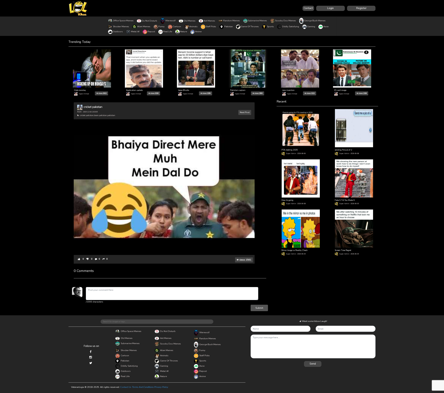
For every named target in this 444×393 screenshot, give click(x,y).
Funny (162, 26)
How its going (287, 200)
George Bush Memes (315, 20)
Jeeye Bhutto (183, 90)
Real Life (167, 31)
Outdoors (118, 31)
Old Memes (189, 20)
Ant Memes (209, 20)
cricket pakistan (93, 107)
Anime (198, 31)
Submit (259, 308)
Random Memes (231, 20)
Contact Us (125, 387)
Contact (308, 8)
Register (361, 8)
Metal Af (135, 31)
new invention (288, 90)
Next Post (245, 112)
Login (330, 8)
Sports (270, 26)
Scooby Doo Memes (285, 20)
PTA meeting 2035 (289, 150)
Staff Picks (211, 26)
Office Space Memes (123, 20)
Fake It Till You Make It (345, 200)
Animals (193, 26)
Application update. (134, 90)
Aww (326, 26)
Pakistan (228, 26)
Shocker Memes (121, 26)
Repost (151, 31)
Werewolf (170, 20)
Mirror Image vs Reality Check (294, 250)
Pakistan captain (237, 90)
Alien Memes (143, 26)
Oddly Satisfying (290, 26)
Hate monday (80, 90)
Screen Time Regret (343, 250)
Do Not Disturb (149, 20)
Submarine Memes (257, 20)
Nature (183, 31)
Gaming (311, 26)
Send (313, 364)
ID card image (340, 90)
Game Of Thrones (250, 26)
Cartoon (177, 26)
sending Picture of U (343, 150)
